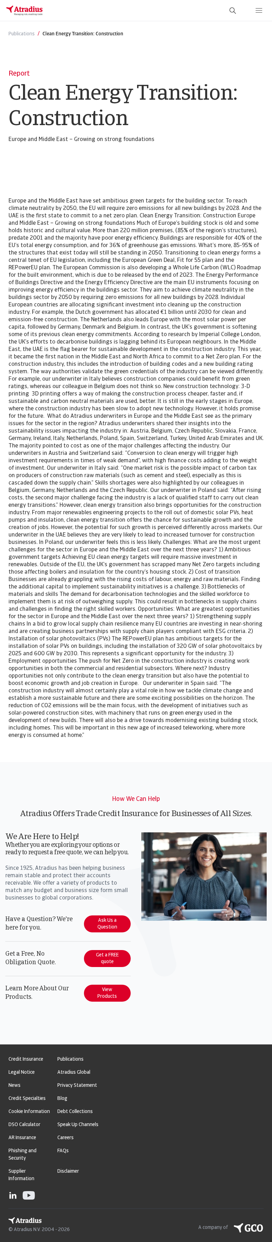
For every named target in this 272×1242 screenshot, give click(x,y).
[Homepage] (24, 11)
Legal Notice (21, 1072)
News (14, 1085)
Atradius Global (73, 1072)
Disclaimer (68, 1171)
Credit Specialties (27, 1098)
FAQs (63, 1151)
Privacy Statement (77, 1085)
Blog (62, 1098)
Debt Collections (75, 1111)
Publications (70, 1059)
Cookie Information (29, 1111)
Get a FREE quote (107, 959)
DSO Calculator (24, 1124)
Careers (65, 1138)
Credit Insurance (25, 1059)
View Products (107, 993)
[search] (232, 10)
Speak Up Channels (77, 1124)
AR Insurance (22, 1138)
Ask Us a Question (107, 924)
